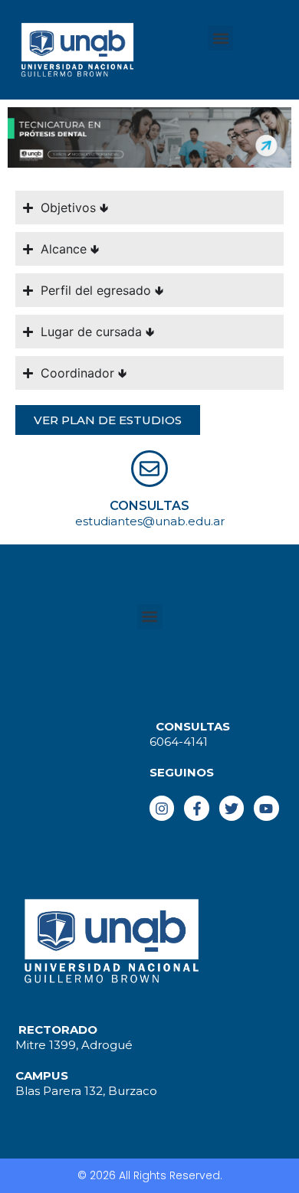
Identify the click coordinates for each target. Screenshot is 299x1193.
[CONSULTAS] (149, 468)
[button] (220, 38)
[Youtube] (266, 808)
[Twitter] (231, 808)
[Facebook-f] (196, 808)
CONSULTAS (149, 505)
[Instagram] (162, 808)
